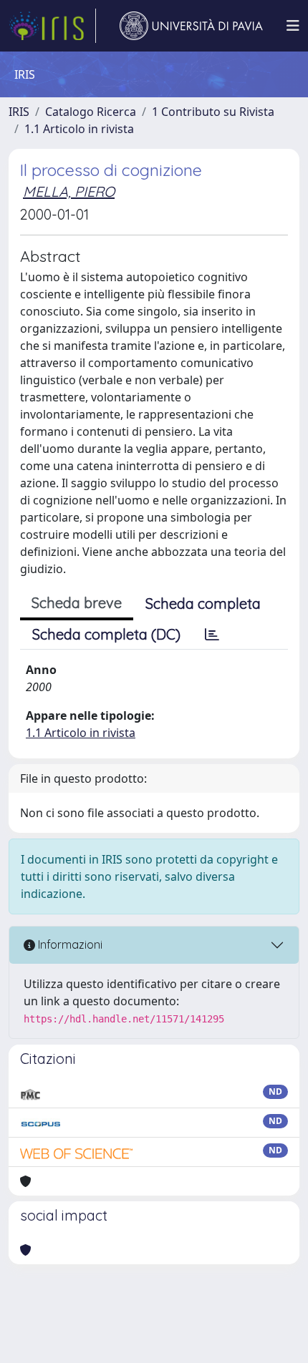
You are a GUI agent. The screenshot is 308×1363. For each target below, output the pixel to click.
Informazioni (68, 944)
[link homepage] (52, 26)
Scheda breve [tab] (77, 603)
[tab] (212, 635)
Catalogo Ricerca (90, 111)
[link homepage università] (191, 26)
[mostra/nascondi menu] (293, 26)
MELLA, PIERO (69, 191)
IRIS (19, 111)
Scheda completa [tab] (203, 603)
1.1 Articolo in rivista (79, 129)
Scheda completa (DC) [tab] (106, 634)
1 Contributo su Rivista (213, 111)
